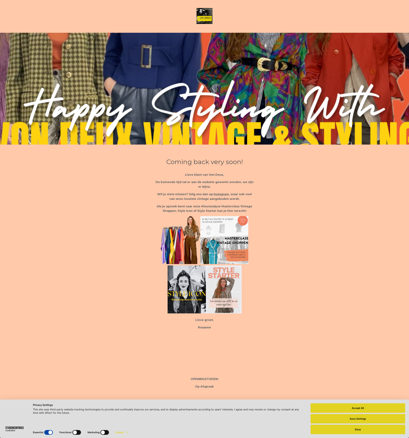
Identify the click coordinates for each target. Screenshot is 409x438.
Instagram (221, 194)
